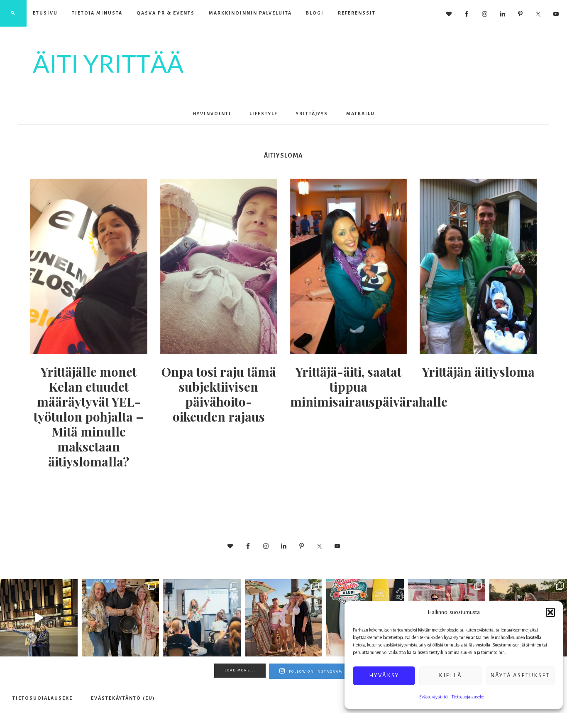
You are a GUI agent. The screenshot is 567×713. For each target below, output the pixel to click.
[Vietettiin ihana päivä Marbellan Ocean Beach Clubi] (284, 618)
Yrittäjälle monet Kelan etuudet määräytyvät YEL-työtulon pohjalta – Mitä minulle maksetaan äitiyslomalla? (89, 416)
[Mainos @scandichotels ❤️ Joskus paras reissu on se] (39, 618)
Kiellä (450, 675)
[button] (550, 612)
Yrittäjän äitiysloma (478, 371)
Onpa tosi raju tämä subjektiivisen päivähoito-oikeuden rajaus (218, 394)
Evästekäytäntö (433, 696)
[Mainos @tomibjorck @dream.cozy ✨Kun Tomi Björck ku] (120, 618)
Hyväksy (384, 675)
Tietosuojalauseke (468, 696)
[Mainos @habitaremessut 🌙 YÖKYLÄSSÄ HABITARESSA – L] (202, 618)
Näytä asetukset (520, 675)
